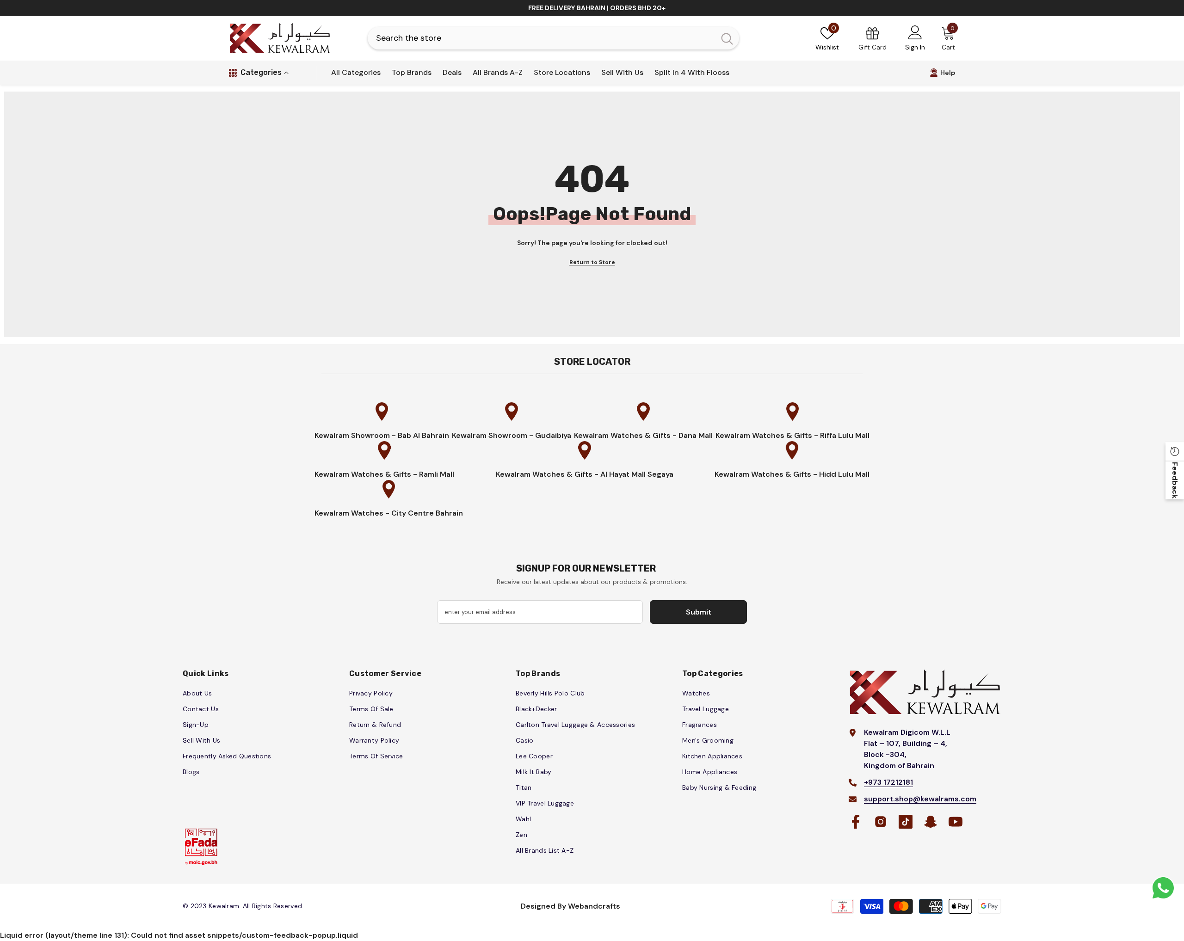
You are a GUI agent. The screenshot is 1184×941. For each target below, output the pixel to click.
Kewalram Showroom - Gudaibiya (511, 435)
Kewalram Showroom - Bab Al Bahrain (381, 435)
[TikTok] (906, 822)
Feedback (1175, 480)
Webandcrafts (594, 906)
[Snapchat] (930, 822)
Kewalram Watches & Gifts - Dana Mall (643, 435)
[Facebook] (856, 822)
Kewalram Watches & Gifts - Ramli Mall (384, 474)
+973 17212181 (888, 782)
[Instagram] (881, 822)
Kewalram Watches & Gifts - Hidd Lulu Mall (792, 474)
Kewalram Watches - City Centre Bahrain (388, 513)
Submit (698, 612)
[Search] (553, 38)
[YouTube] (955, 822)
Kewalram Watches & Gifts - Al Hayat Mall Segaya (584, 474)
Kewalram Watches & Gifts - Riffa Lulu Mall (792, 435)
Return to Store (592, 262)
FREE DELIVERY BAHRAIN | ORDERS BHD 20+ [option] (597, 8)
